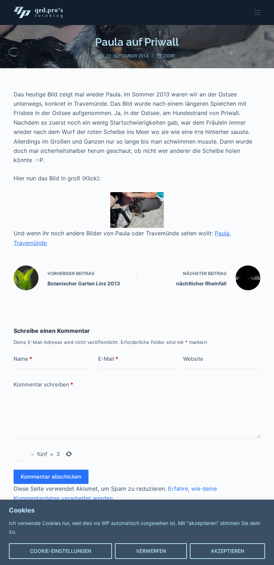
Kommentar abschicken (51, 476)
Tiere (169, 56)
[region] (137, 532)
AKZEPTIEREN (227, 551)
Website (193, 358)
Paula (222, 233)
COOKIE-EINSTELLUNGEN (60, 551)
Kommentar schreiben (43, 384)
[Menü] (257, 12)
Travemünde (30, 242)
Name (23, 358)
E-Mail (108, 358)
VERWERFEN (151, 551)
